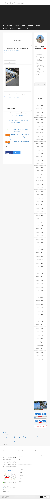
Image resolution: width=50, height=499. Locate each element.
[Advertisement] (25, 14)
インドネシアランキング (38, 411)
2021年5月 (38, 321)
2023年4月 (38, 242)
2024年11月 (38, 177)
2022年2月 (38, 290)
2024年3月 (38, 204)
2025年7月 (38, 150)
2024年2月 (38, 208)
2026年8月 (38, 105)
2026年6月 (38, 112)
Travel (23, 25)
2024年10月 (38, 180)
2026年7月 (38, 108)
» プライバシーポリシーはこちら (9, 471)
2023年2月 (38, 249)
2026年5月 (38, 115)
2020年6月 (38, 359)
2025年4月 (38, 160)
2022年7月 (38, 273)
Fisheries (12, 28)
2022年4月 (38, 283)
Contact (19, 28)
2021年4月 (38, 324)
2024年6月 (38, 194)
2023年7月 (38, 232)
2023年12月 (38, 215)
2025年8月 (38, 146)
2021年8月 (38, 311)
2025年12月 (38, 132)
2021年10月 (38, 304)
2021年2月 (38, 331)
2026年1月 (38, 129)
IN (41, 496)
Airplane (5, 28)
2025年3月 (38, 163)
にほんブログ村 (17, 131)
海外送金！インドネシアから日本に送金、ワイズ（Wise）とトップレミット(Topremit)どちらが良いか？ (17, 137)
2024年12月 (38, 174)
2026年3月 (38, 122)
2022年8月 (38, 270)
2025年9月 (38, 143)
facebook (8, 153)
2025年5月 (38, 156)
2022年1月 (38, 294)
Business (17, 25)
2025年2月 (38, 167)
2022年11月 (38, 259)
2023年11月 (38, 218)
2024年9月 (38, 184)
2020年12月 (38, 338)
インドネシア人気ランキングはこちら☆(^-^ (15, 115)
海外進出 (38, 25)
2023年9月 (38, 225)
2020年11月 (38, 342)
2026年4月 (38, 119)
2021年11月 (38, 300)
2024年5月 (38, 198)
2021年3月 (38, 328)
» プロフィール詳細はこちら (8, 470)
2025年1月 (38, 170)
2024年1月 (38, 211)
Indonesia (9, 25)
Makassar (30, 25)
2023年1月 (38, 252)
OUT (45, 496)
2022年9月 (38, 266)
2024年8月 (38, 187)
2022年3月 (38, 287)
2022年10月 (38, 263)
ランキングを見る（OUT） (10, 108)
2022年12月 (38, 256)
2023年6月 (38, 235)
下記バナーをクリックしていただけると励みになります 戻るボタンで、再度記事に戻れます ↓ (17, 122)
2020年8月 (38, 352)
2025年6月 (38, 153)
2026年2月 (38, 126)
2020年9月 (38, 348)
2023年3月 (38, 246)
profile (26, 28)
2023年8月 (38, 228)
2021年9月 (38, 307)
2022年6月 (38, 276)
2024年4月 (38, 201)
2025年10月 (38, 139)
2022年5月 (38, 280)
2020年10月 (38, 345)
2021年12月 (38, 297)
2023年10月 (38, 222)
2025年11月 (38, 136)
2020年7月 (38, 355)
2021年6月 (38, 318)
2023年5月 (38, 239)
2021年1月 (38, 335)
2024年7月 (38, 191)
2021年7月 (38, 314)
